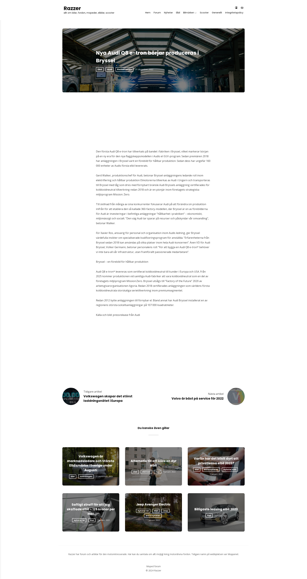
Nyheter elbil (229, 469)
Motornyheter (211, 469)
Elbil (178, 12)
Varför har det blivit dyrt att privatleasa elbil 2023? (216, 460)
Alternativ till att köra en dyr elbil (153, 463)
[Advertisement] (153, 116)
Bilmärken (188, 12)
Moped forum (153, 566)
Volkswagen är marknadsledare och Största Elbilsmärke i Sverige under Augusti (90, 463)
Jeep (165, 511)
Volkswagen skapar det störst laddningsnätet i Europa (107, 398)
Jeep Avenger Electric (153, 504)
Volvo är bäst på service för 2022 (198, 398)
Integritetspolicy (234, 12)
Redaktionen (124, 69)
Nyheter (168, 12)
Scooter (204, 12)
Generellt (217, 12)
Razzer (72, 8)
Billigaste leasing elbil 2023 (216, 509)
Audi (109, 69)
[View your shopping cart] (242, 7)
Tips (158, 472)
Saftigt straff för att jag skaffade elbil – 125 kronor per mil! (91, 509)
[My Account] (236, 7)
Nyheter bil (79, 520)
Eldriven (146, 472)
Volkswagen (86, 476)
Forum (157, 12)
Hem (147, 12)
